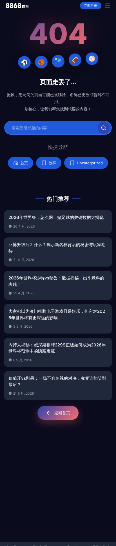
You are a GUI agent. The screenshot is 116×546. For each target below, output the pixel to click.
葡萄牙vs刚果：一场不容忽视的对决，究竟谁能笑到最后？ (57, 381)
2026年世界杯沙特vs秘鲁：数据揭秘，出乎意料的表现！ (56, 281)
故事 (52, 163)
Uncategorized (90, 163)
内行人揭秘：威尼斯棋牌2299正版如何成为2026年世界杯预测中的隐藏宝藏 (57, 348)
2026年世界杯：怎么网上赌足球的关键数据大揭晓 (56, 217)
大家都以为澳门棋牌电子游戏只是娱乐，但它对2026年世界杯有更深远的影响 (56, 314)
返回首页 (62, 412)
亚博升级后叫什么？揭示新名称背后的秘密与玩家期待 (57, 248)
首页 (24, 163)
